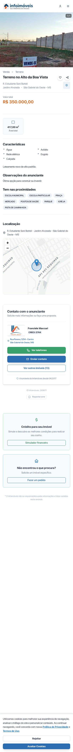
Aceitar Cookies (36, 746)
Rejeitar (36, 738)
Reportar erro (38, 397)
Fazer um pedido (36, 480)
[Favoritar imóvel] (60, 77)
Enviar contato (38, 359)
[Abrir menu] (68, 6)
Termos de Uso (11, 730)
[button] (36, 262)
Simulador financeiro (36, 442)
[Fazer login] (60, 6)
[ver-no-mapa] (66, 85)
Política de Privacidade (55, 726)
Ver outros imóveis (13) (36, 368)
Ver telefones (39, 350)
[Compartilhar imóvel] (67, 77)
